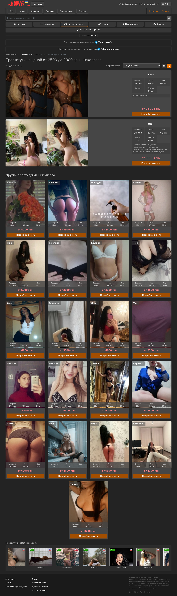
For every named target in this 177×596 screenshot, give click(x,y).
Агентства (153, 11)
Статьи (35, 579)
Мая (150, 123)
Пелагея (11, 363)
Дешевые (35, 11)
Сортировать (113, 65)
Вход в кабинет (39, 590)
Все (11, 11)
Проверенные (66, 11)
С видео (83, 11)
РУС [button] (166, 4)
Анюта (150, 74)
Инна (51, 423)
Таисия (74, 484)
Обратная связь (39, 583)
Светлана (138, 423)
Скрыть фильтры (87, 36)
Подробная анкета (150, 114)
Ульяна (95, 363)
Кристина (54, 243)
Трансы (165, 11)
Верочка (11, 182)
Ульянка (95, 243)
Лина (94, 303)
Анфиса (137, 182)
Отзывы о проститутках (16, 586)
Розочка (53, 182)
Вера (94, 423)
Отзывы (160, 24)
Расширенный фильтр (90, 30)
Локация (21, 24)
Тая (135, 303)
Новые (22, 11)
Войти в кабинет (151, 4)
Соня (9, 303)
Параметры (49, 24)
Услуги (105, 24)
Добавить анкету (130, 4)
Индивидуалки (132, 24)
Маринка (138, 363)
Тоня (135, 243)
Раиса (10, 423)
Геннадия (96, 182)
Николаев (37, 4)
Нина (9, 243)
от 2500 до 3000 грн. (77, 24)
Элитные (50, 11)
